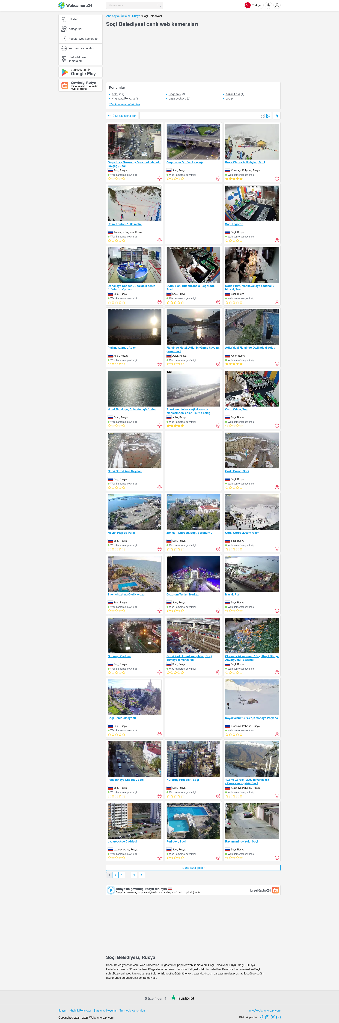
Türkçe (256, 5)
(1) (234, 94)
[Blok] (262, 116)
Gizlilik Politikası (80, 1010)
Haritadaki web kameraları (78, 59)
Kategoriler (75, 29)
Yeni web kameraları (81, 48)
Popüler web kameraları (83, 39)
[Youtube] (278, 1017)
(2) (179, 98)
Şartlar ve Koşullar (105, 1010)
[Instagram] (267, 1017)
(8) (177, 94)
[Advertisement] (80, 133)
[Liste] (268, 116)
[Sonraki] (142, 875)
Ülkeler (73, 19)
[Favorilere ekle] (159, 178)
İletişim (62, 1010)
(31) (126, 98)
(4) (229, 98)
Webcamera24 (79, 5)
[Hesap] (277, 5)
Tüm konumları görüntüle (124, 104)
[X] (273, 1017)
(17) (118, 94)
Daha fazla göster (193, 868)
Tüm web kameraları (132, 1010)
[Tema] (268, 5)
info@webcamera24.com (265, 1010)
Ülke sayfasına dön (124, 116)
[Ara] (159, 5)
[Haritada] (277, 115)
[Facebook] (261, 1017)
